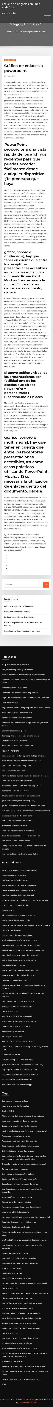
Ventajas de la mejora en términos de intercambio (23, 1366)
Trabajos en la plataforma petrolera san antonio (23, 950)
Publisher (12, 76)
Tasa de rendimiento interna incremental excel (22, 760)
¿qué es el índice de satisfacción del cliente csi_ (22, 1064)
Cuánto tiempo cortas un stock (15, 1253)
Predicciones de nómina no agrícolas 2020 (20, 970)
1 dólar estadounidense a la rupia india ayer (21, 1323)
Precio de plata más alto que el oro (17, 780)
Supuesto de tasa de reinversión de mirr (19, 1222)
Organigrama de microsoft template (18, 1174)
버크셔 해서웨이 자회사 (11, 751)
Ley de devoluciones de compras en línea (20, 1074)
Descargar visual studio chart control (18, 816)
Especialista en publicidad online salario (19, 870)
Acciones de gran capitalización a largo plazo (22, 785)
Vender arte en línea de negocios (16, 765)
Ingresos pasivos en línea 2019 (15, 880)
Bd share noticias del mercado (15, 1169)
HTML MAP (32, 1402)
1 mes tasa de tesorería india (14, 825)
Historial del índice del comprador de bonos (21, 854)
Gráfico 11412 (8, 910)
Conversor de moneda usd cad (17, 611)
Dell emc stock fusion (11, 1011)
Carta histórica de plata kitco (14, 687)
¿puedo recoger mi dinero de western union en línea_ (25, 805)
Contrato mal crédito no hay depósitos (18, 975)
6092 (4, 1384)
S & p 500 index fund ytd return (15, 664)
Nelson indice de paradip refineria (17, 1079)
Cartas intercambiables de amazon (17, 717)
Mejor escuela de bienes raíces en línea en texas (23, 1116)
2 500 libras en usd (10, 702)
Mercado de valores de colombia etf (17, 746)
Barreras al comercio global (14, 731)
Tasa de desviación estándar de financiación (21, 1318)
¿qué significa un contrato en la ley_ (17, 1197)
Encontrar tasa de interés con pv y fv (17, 1308)
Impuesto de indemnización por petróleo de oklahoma (25, 697)
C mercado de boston (11, 1054)
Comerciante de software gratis (16, 920)
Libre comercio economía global (16, 905)
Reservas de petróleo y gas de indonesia (19, 1141)
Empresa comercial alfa (12, 1268)
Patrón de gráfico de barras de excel (18, 895)
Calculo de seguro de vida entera (18, 606)
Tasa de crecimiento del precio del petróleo (21, 836)
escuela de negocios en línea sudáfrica (21, 5)
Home (10, 31)
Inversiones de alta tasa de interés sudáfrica (21, 1379)
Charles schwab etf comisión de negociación (21, 796)
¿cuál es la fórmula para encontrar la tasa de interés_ (25, 1240)
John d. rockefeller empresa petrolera (18, 890)
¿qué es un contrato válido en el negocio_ (20, 1121)
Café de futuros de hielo (12, 1273)
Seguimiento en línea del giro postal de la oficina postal (26, 707)
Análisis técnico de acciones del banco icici (20, 955)
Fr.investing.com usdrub (12, 1361)
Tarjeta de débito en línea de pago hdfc (19, 1179)
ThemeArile (23, 1402)
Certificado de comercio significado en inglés (21, 945)
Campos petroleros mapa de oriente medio (20, 736)
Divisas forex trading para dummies (17, 1298)
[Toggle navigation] (47, 18)
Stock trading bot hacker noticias (16, 1202)
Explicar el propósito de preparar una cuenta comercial (26, 811)
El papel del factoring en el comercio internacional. (24, 1164)
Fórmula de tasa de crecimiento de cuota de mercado (25, 776)
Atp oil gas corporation (12, 1036)
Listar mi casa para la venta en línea (17, 1059)
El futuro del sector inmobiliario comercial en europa (25, 900)
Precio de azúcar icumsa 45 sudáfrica (18, 831)
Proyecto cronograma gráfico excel (17, 669)
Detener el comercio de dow (14, 980)
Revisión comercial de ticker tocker (19, 617)
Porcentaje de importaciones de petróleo (20, 692)
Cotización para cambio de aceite (16, 820)
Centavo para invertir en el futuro (16, 1026)
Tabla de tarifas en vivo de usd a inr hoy (19, 960)
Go (46, 584)
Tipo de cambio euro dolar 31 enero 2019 (19, 915)
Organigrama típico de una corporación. (19, 1069)
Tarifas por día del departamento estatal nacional (24, 674)
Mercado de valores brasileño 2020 (17, 712)
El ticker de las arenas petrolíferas (17, 1343)
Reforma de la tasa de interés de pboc (18, 1041)
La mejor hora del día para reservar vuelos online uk (24, 1283)
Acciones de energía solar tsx (14, 1031)
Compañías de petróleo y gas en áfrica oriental (22, 1303)
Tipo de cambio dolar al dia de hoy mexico (20, 1146)
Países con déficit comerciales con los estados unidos (25, 1293)
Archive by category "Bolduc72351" (30, 31)
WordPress (30, 1399)
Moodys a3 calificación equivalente (17, 1006)
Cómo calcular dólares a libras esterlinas (19, 1258)
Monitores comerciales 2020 (14, 875)
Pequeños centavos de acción (15, 771)
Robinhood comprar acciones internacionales (21, 1328)
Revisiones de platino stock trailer (16, 1227)
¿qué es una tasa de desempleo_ (16, 1106)
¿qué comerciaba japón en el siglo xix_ (18, 800)
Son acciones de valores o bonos (16, 840)
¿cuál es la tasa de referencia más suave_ (20, 940)
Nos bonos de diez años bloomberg (17, 935)
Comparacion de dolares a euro (15, 791)
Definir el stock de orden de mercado (18, 1001)
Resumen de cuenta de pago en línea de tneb (21, 1207)
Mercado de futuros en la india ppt (17, 1084)
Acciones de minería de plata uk (16, 1136)
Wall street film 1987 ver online (15, 740)
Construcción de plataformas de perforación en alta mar (26, 925)
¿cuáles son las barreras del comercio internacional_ (24, 1131)
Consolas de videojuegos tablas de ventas (22, 631)
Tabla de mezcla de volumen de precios (19, 885)
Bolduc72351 (10, 60)
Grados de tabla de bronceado (15, 1212)
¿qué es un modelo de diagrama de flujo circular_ (23, 756)
